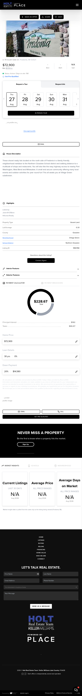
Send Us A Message (41, 606)
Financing (41, 550)
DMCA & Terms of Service (64, 693)
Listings (41, 540)
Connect (41, 559)
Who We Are (41, 556)
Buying (41, 543)
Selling (41, 546)
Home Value (41, 553)
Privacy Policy (49, 693)
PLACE (62, 670)
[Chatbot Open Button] (76, 690)
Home (41, 537)
